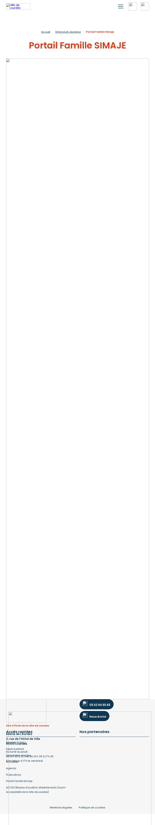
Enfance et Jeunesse (68, 32)
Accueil (45, 32)
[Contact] (145, 6)
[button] (121, 6)
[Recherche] (133, 6)
